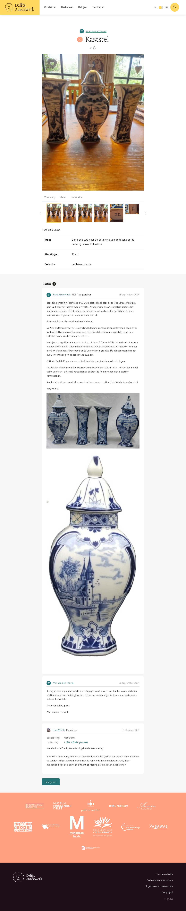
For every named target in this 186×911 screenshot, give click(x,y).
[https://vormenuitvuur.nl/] (91, 848)
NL (155, 7)
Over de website (164, 874)
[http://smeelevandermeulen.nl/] (51, 827)
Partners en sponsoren (159, 880)
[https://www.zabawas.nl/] (158, 827)
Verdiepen (98, 7)
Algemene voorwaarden (159, 886)
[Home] (20, 7)
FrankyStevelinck (64, 294)
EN (166, 7)
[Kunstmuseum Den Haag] (35, 806)
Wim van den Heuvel (96, 31)
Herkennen (67, 7)
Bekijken (83, 7)
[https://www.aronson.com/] (146, 806)
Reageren (50, 781)
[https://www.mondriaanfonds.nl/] (77, 827)
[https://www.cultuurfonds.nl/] (103, 827)
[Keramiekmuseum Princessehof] (23, 827)
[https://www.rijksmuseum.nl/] (119, 806)
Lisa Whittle (59, 729)
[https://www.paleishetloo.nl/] (91, 806)
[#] (178, 7)
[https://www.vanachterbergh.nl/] (130, 827)
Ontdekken (50, 7)
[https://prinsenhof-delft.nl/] (63, 806)
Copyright (167, 892)
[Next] (143, 214)
